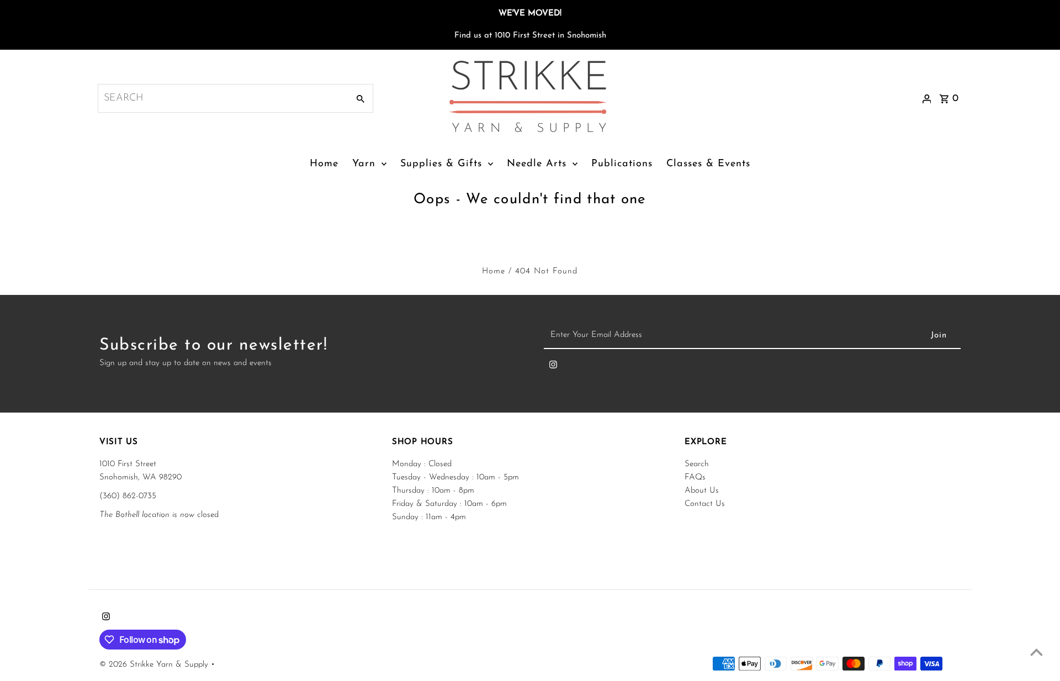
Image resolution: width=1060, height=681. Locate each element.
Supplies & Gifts (441, 164)
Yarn (363, 164)
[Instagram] (553, 367)
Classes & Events (708, 164)
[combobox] (222, 98)
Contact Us (705, 504)
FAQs (695, 477)
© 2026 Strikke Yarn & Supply (155, 665)
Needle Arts (536, 164)
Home (324, 164)
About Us (702, 491)
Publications (622, 164)
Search (697, 464)
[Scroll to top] (1036, 652)
